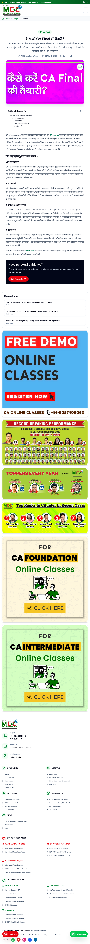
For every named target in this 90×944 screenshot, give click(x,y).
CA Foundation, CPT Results (59, 799)
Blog (6, 828)
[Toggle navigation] (85, 10)
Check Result (9, 787)
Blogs (15, 19)
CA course (54, 135)
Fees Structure (11, 894)
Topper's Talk (9, 778)
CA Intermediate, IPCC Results (60, 803)
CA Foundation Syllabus (14, 914)
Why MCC (52, 784)
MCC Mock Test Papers (14, 848)
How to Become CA (12, 890)
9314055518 (16, 739)
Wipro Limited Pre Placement (56, 935)
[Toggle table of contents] (80, 111)
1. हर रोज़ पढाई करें (18, 118)
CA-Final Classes (11, 806)
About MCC (53, 774)
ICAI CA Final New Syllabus (15, 922)
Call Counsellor (17, 279)
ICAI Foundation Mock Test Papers (18, 869)
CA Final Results (55, 806)
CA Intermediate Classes (14, 803)
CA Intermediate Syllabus (14, 918)
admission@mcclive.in (20, 748)
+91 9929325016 (18, 736)
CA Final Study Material (58, 897)
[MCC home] (12, 10)
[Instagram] (24, 940)
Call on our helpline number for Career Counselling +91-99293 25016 (28, 2)
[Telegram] (35, 940)
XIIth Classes (9, 809)
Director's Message (56, 778)
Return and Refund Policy (31, 935)
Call (86, 2)
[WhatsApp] (13, 940)
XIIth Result (53, 809)
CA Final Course (11, 905)
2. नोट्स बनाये (17, 121)
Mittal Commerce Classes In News (61, 781)
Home (7, 19)
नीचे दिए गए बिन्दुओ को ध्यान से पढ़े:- (23, 115)
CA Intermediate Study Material (61, 894)
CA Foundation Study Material (61, 890)
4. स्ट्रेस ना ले (17, 126)
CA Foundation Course (13, 897)
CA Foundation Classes (13, 799)
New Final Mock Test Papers (15, 852)
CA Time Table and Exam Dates (16, 821)
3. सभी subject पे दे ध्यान (21, 123)
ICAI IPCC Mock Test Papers (60, 852)
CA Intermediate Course (14, 901)
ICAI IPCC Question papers (59, 856)
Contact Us (9, 784)
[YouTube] (19, 940)
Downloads (9, 781)
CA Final (30, 251)
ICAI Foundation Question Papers (18, 873)
